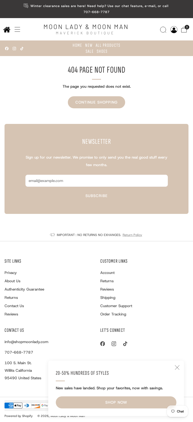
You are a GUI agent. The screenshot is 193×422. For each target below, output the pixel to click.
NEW (89, 45)
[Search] (164, 29)
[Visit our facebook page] (7, 48)
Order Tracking (113, 314)
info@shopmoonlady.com (26, 341)
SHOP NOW (116, 402)
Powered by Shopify (19, 416)
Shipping (107, 297)
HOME (77, 45)
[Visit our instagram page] (14, 48)
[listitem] (96, 9)
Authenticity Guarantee (24, 289)
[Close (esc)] (177, 367)
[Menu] (15, 29)
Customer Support (116, 305)
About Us (12, 281)
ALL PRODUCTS (108, 45)
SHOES (102, 51)
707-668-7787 (19, 352)
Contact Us (14, 305)
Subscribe (96, 195)
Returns (11, 297)
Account (107, 272)
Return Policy (132, 235)
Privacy (11, 272)
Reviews (11, 314)
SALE (90, 51)
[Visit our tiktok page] (22, 48)
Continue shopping (96, 102)
